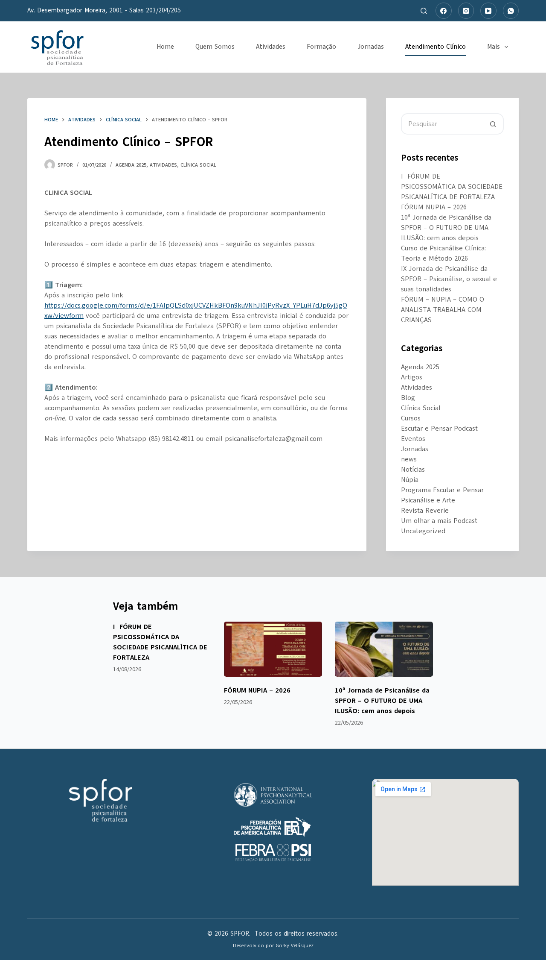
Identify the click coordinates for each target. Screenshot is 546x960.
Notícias (413, 469)
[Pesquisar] (424, 11)
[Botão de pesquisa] (493, 124)
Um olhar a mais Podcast (439, 521)
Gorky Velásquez (295, 945)
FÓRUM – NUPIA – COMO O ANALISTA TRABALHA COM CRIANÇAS (442, 310)
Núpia (409, 479)
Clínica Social (198, 164)
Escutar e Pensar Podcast (439, 428)
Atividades (270, 46)
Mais (493, 46)
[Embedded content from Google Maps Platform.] (445, 832)
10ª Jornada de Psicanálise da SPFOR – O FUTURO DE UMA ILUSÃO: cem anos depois (446, 228)
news (409, 459)
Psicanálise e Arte (428, 500)
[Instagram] (466, 11)
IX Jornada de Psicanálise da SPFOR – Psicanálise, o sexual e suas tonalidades (449, 279)
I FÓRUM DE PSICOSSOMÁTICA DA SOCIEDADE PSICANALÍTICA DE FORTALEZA (451, 187)
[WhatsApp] (511, 11)
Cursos (411, 418)
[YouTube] (488, 11)
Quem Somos (215, 46)
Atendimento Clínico (435, 46)
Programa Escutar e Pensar (442, 490)
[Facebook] (444, 11)
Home (165, 46)
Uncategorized (423, 531)
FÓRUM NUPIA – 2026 (434, 207)
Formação (321, 46)
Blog (408, 397)
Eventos (413, 438)
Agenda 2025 (131, 164)
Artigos (411, 377)
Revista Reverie (425, 510)
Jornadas (370, 46)
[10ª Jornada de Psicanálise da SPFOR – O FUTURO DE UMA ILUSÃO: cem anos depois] (384, 649)
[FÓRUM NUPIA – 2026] (273, 649)
